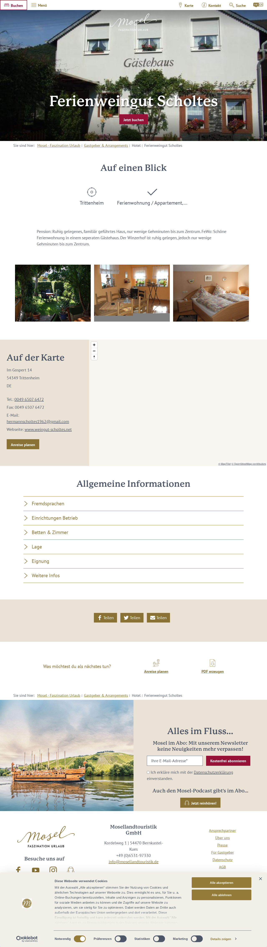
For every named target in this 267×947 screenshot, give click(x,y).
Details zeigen (220, 939)
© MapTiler (224, 463)
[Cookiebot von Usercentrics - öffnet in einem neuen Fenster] (27, 939)
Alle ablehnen (222, 895)
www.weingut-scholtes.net (48, 429)
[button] (13, 5)
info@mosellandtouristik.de (134, 861)
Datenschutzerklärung (213, 772)
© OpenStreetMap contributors (249, 463)
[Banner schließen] (260, 878)
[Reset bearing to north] (94, 357)
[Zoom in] (94, 345)
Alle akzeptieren (221, 882)
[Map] (178, 403)
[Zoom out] (94, 351)
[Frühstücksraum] (132, 293)
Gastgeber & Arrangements (106, 145)
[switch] (121, 938)
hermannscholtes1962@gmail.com (38, 421)
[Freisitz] (53, 293)
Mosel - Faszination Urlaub (58, 145)
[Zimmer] (211, 293)
